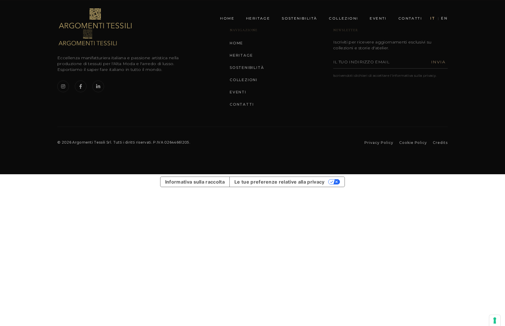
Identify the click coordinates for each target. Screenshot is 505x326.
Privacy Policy (378, 142)
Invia (438, 61)
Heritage (258, 18)
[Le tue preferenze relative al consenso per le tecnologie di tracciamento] (494, 320)
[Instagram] (63, 86)
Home (227, 18)
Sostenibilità (299, 18)
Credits (440, 142)
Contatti (410, 18)
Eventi (378, 18)
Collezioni (343, 18)
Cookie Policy (413, 142)
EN (444, 18)
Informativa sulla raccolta (195, 182)
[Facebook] (81, 86)
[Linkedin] (98, 86)
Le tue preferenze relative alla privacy (279, 182)
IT (432, 18)
